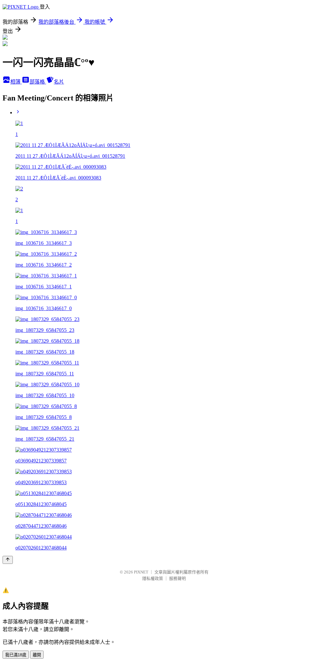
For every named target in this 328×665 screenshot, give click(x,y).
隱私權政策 (152, 578)
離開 (37, 655)
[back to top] (8, 560)
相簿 (16, 81)
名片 (59, 81)
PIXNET (141, 572)
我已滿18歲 (15, 655)
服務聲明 (177, 578)
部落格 (37, 81)
